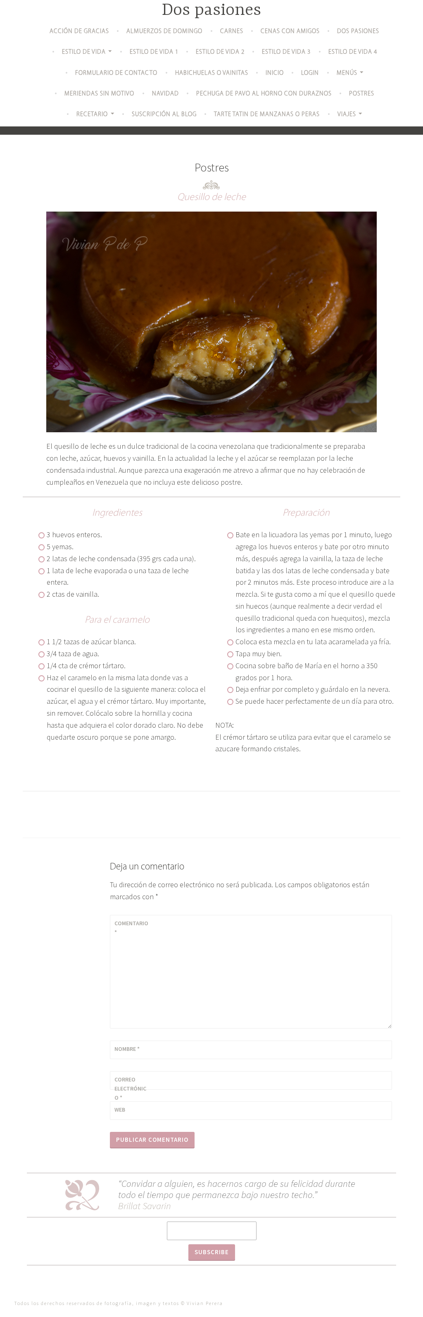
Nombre (127, 1049)
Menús (347, 73)
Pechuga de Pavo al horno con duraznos (264, 94)
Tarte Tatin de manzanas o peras (267, 115)
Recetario (92, 115)
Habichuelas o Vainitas (211, 73)
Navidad (165, 94)
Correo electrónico (130, 1089)
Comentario (131, 927)
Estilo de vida (84, 52)
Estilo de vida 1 (154, 52)
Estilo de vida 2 (220, 52)
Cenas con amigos (290, 32)
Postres (361, 94)
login (310, 73)
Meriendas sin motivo (99, 94)
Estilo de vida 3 (286, 52)
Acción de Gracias (79, 32)
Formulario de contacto (116, 73)
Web (119, 1109)
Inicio (275, 73)
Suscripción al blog (164, 115)
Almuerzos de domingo (164, 32)
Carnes (231, 32)
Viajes (346, 115)
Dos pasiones (211, 10)
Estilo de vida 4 (352, 52)
